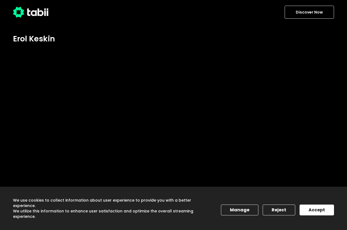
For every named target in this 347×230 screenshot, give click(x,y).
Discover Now (309, 12)
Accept (317, 210)
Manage (239, 210)
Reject (279, 210)
